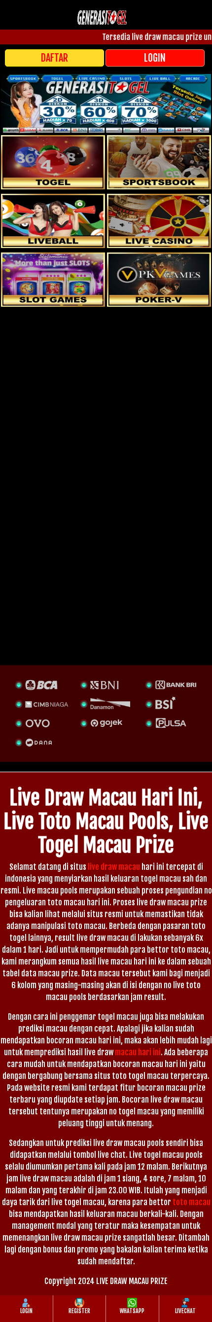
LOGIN (155, 58)
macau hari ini (138, 1052)
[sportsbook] (53, 221)
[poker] (53, 279)
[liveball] (159, 279)
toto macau (192, 1202)
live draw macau (114, 867)
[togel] (53, 162)
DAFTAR (54, 58)
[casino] (159, 221)
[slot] (159, 162)
